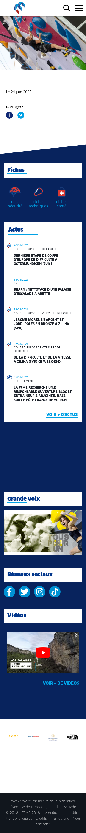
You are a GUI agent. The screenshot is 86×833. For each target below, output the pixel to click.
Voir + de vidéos (61, 683)
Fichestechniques (38, 204)
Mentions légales (19, 818)
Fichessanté (61, 204)
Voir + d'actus (62, 415)
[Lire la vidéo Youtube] (43, 652)
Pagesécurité (15, 204)
